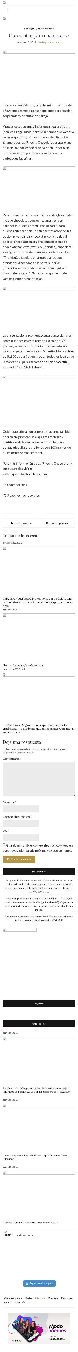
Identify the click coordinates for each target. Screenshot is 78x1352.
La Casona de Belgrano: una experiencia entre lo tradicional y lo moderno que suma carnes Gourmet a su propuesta (38, 728)
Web (6, 831)
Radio (28, 1298)
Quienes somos (13, 1298)
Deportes (66, 1298)
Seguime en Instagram (41, 1283)
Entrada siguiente (57, 523)
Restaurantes (45, 28)
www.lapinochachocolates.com (25, 474)
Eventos (53, 1298)
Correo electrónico (17, 817)
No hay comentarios (49, 42)
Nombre (9, 802)
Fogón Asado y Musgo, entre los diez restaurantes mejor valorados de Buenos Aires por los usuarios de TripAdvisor (37, 1090)
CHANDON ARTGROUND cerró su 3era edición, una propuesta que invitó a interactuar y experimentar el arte (37, 602)
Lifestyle (29, 28)
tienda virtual (59, 362)
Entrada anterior (21, 523)
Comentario (12, 759)
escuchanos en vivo (15, 1302)
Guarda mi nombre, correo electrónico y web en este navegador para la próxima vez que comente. (38, 847)
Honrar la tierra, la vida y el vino (24, 665)
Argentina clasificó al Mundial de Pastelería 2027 (30, 1222)
